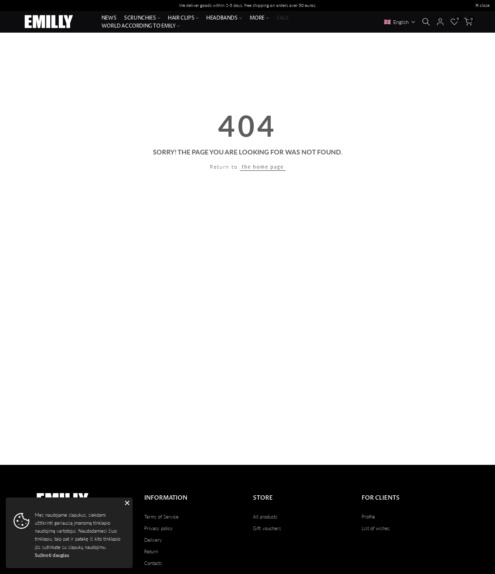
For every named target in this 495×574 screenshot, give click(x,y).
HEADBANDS (221, 18)
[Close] (127, 503)
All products (265, 517)
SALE (282, 18)
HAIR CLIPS (181, 18)
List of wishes (376, 528)
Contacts (153, 563)
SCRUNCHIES (140, 18)
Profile (368, 517)
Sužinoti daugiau (52, 555)
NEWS (108, 18)
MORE (257, 18)
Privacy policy (158, 528)
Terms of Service (161, 517)
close (14, 5)
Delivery (153, 540)
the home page (263, 167)
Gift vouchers (267, 528)
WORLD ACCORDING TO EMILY (138, 25)
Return (151, 551)
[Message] (247, 5)
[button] (399, 22)
